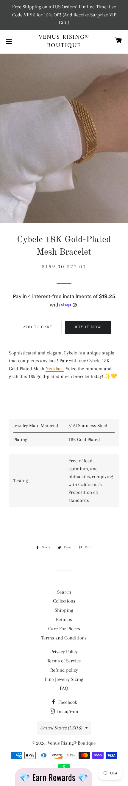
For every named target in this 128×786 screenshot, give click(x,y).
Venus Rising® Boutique (64, 41)
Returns (64, 619)
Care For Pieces (64, 628)
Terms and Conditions (64, 638)
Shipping (64, 610)
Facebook (67, 702)
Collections (64, 601)
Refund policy (64, 670)
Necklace (55, 368)
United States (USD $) (61, 728)
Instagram (67, 711)
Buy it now (88, 327)
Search (64, 592)
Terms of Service (64, 661)
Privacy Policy (64, 651)
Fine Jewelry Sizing (64, 679)
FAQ (64, 688)
